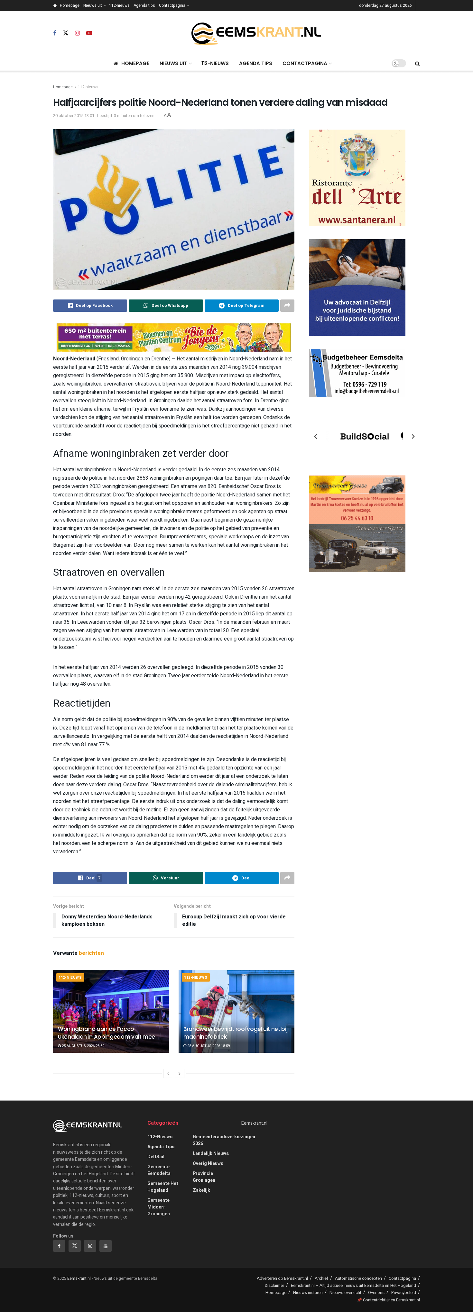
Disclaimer (274, 1285)
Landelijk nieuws (211, 1153)
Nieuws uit (92, 5)
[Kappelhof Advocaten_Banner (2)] (357, 287)
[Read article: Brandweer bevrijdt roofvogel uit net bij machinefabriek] (236, 1011)
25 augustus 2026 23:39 (82, 1046)
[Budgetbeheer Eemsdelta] (357, 372)
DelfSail (155, 1156)
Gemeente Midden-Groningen (158, 1207)
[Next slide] (412, 436)
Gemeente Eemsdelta (159, 1170)
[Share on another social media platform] (287, 305)
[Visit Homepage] (256, 33)
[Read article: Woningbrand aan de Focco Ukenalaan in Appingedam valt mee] (111, 1011)
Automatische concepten (358, 1278)
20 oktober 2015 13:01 (73, 116)
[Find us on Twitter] (66, 33)
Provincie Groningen (204, 1177)
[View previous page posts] (168, 1073)
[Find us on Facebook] (54, 33)
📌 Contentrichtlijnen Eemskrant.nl (388, 1300)
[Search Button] (417, 63)
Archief (321, 1278)
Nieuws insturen (308, 1292)
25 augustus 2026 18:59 (208, 1046)
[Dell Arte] (357, 177)
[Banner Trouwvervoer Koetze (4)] (357, 523)
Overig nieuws (208, 1163)
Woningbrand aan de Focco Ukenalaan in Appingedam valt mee (106, 1033)
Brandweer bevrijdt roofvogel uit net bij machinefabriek (235, 1033)
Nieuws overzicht (345, 1292)
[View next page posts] (179, 1073)
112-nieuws (119, 5)
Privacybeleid (403, 1292)
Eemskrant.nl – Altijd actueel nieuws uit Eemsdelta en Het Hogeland (353, 1285)
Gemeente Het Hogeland (162, 1187)
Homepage (69, 5)
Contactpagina (172, 5)
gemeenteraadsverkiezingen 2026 (224, 1140)
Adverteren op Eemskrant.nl (282, 1278)
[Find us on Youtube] (89, 33)
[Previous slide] (316, 436)
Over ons (376, 1292)
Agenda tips (144, 5)
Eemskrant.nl (254, 1123)
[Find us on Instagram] (77, 33)
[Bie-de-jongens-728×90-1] (174, 337)
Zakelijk (201, 1190)
